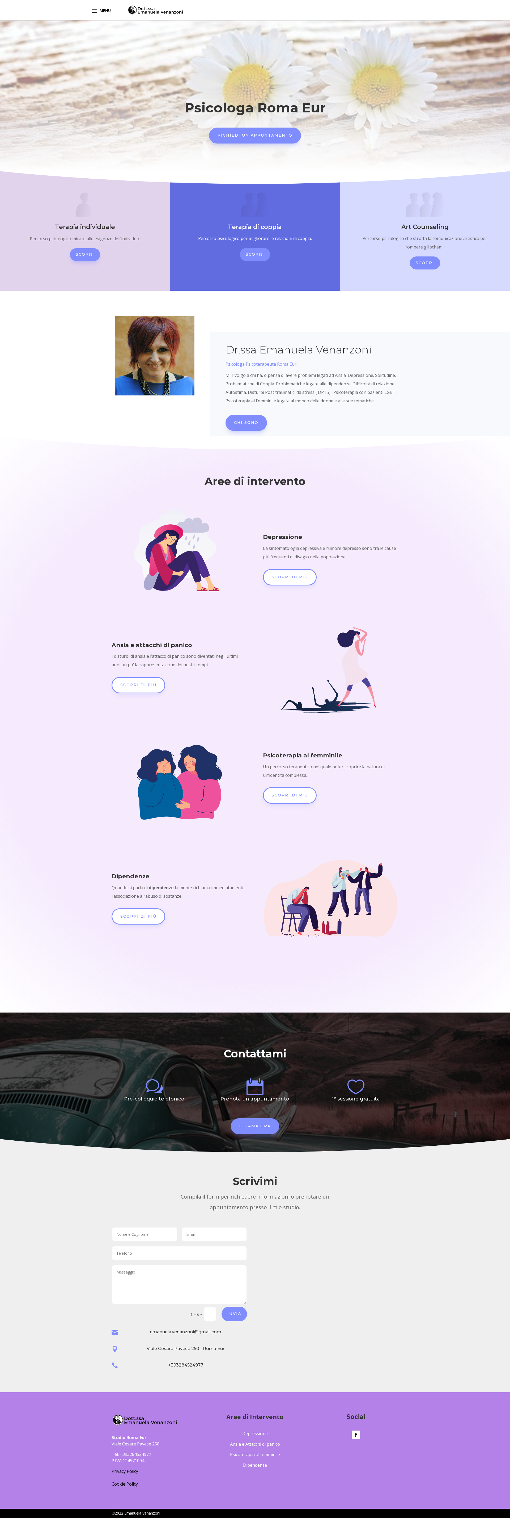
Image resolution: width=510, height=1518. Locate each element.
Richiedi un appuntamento (255, 135)
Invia (234, 1313)
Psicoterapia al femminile (255, 1454)
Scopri (85, 254)
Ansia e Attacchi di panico (255, 1444)
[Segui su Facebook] (356, 1435)
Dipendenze (255, 1465)
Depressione (255, 1433)
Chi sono (246, 422)
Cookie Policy (125, 1484)
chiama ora (255, 1126)
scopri (255, 254)
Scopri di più (290, 577)
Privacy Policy (125, 1471)
